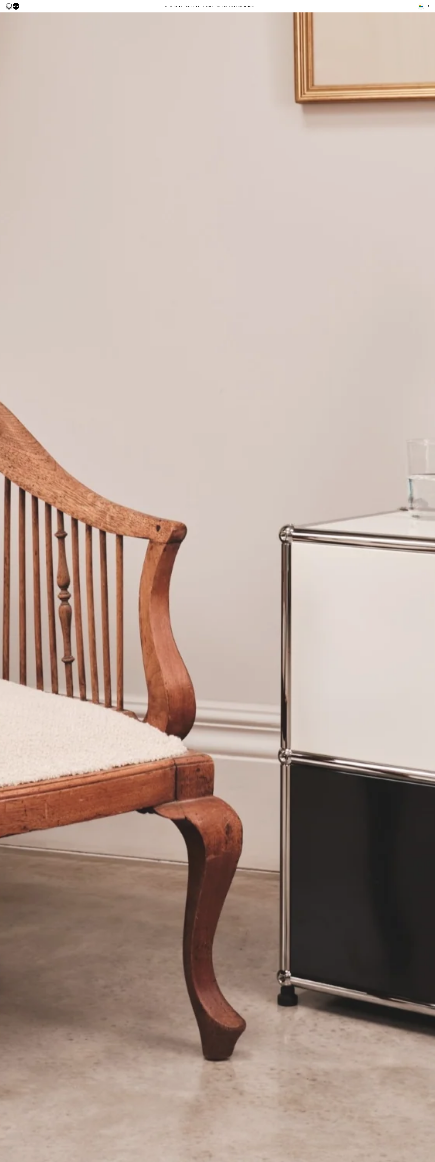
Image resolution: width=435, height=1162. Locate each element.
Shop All (168, 6)
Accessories (208, 6)
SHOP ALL (217, 43)
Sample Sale (221, 6)
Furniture (178, 6)
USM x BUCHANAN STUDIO (241, 6)
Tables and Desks (192, 6)
